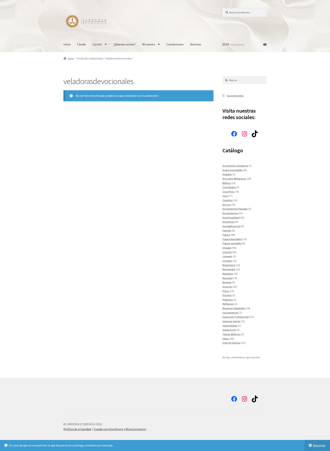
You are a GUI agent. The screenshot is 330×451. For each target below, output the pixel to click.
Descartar (319, 445)
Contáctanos (175, 44)
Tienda (81, 44)
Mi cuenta (148, 44)
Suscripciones (235, 95)
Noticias (195, 44)
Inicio (67, 44)
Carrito (97, 44)
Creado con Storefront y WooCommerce (120, 429)
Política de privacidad (77, 429)
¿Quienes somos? (124, 44)
